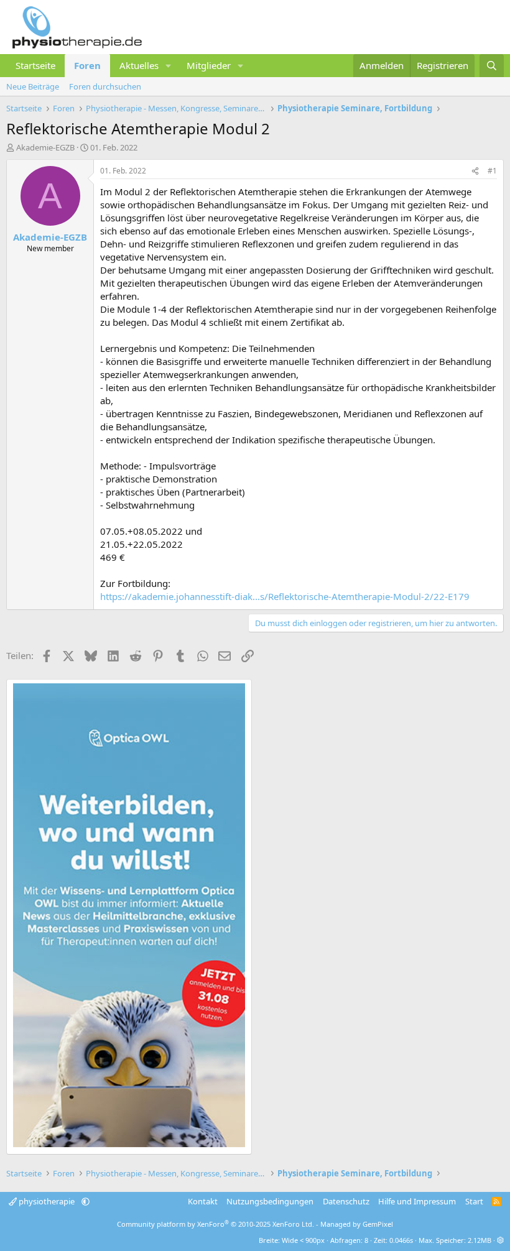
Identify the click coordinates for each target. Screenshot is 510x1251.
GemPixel (378, 1224)
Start (474, 1201)
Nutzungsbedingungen (269, 1201)
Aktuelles (139, 65)
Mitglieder (209, 65)
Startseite (35, 65)
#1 (492, 170)
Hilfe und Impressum (417, 1201)
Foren (87, 65)
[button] (168, 65)
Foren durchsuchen (105, 86)
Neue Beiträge (32, 86)
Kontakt (203, 1201)
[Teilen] (475, 171)
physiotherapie (46, 1201)
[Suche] (492, 65)
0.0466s (401, 1240)
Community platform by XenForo (215, 1224)
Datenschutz (346, 1201)
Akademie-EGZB (45, 147)
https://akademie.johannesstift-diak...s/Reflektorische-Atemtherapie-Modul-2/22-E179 (285, 596)
